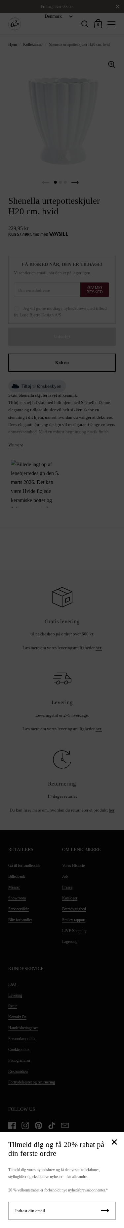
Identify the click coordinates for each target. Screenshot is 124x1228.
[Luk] (114, 1142)
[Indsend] (105, 1211)
